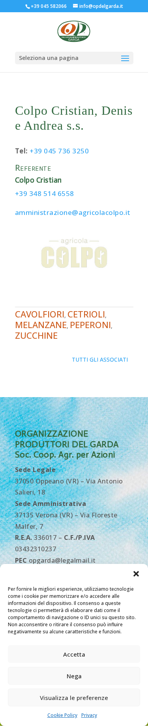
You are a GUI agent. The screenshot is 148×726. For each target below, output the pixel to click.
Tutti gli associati (100, 359)
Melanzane (41, 324)
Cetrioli (86, 314)
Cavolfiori (39, 314)
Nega (74, 676)
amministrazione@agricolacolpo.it (73, 212)
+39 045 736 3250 (59, 150)
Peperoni (90, 324)
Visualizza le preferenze (74, 698)
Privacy (89, 715)
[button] (136, 574)
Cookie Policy (62, 715)
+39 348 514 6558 (44, 193)
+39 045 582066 (49, 6)
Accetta (74, 654)
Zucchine (36, 335)
